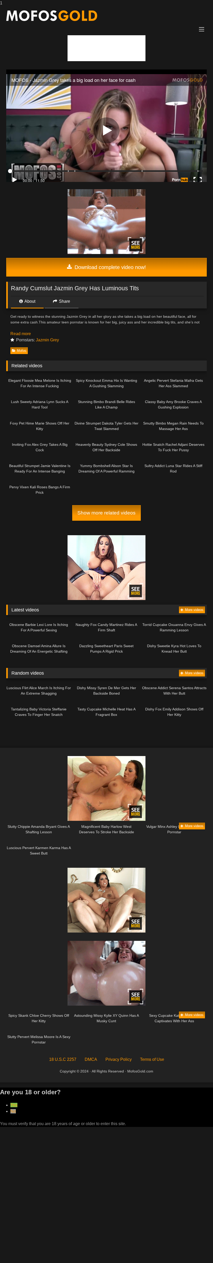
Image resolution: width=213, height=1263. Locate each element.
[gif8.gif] (106, 931)
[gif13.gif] (106, 819)
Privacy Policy (118, 1059)
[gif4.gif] (106, 598)
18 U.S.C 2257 (62, 1059)
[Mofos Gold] (106, 15)
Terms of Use (152, 1059)
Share (64, 301)
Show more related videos (106, 513)
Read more (21, 333)
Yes (13, 1105)
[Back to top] (197, 1249)
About (29, 301)
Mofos (21, 350)
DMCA (91, 1059)
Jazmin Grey (47, 340)
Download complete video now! (109, 267)
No (13, 1111)
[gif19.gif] (106, 1004)
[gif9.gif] (106, 252)
